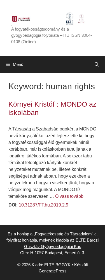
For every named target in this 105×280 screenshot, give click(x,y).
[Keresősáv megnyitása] (96, 64)
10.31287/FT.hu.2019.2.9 (43, 205)
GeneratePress (53, 270)
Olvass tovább (69, 196)
